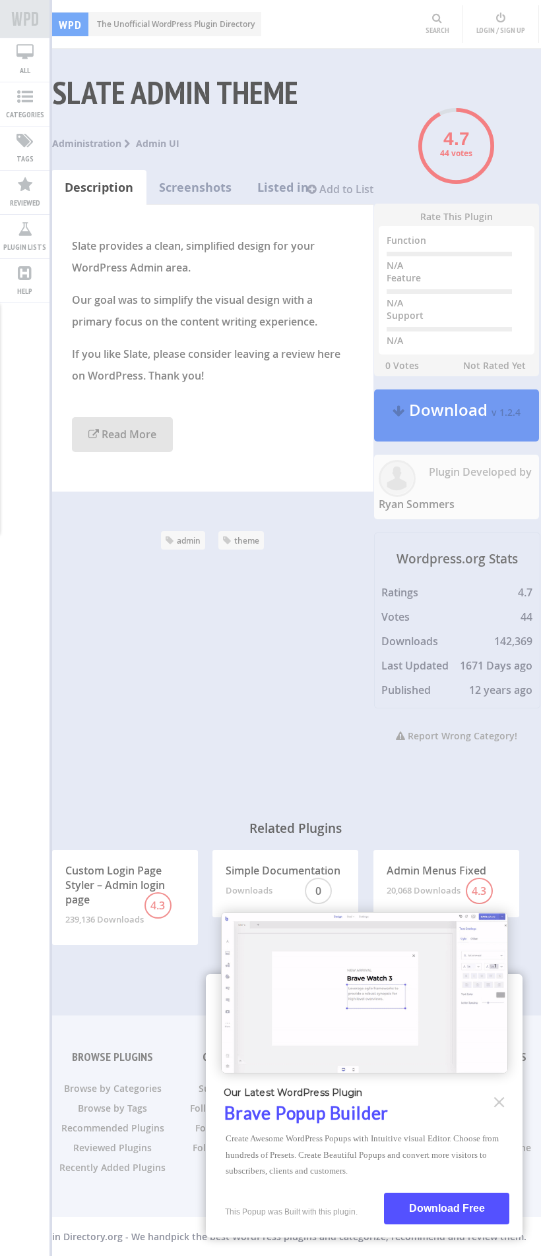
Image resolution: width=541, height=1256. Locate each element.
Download (463, 415)
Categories (25, 114)
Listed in (283, 187)
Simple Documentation (283, 880)
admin (189, 540)
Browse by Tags (112, 1108)
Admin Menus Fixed (437, 880)
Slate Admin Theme (175, 92)
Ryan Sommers (417, 504)
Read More (127, 434)
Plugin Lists (24, 247)
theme (246, 540)
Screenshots (195, 187)
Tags (25, 158)
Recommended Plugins (112, 1128)
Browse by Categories (113, 1088)
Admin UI (157, 143)
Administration (88, 143)
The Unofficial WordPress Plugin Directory (157, 24)
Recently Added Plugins (112, 1167)
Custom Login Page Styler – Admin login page (115, 894)
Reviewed (25, 203)
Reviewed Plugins (112, 1147)
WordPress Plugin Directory (24, 19)
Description (99, 187)
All (25, 70)
